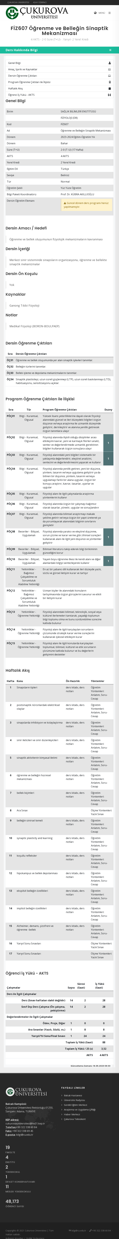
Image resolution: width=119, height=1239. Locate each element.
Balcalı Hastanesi (73, 1095)
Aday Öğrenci (39, 2)
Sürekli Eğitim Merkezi (75, 1104)
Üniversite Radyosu (74, 1100)
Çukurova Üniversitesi (18, 2)
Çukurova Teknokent (75, 1119)
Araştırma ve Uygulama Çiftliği (79, 1109)
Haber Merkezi (72, 1114)
